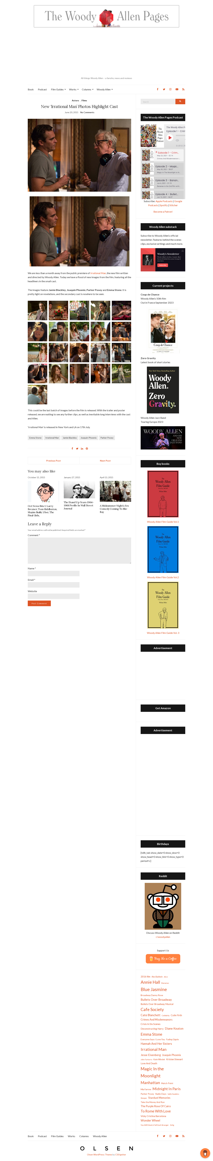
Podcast (42, 89)
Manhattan (150, 1082)
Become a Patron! (163, 211)
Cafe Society (152, 1009)
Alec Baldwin (157, 977)
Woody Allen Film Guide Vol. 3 (163, 632)
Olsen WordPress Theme (99, 1154)
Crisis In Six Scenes (150, 1023)
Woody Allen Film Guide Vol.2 (163, 577)
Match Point (167, 1083)
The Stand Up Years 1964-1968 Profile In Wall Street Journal (79, 505)
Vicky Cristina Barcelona (153, 1116)
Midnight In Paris (166, 1089)
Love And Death (149, 1063)
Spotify (164, 205)
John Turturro (146, 1059)
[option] (163, 155)
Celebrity (165, 1015)
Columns (86, 89)
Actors (75, 100)
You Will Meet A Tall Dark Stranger (155, 1125)
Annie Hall (150, 982)
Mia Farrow (146, 1089)
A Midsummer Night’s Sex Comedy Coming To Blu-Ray (114, 508)
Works (72, 89)
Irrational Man (98, 273)
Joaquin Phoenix (89, 437)
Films (84, 100)
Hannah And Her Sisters (156, 1043)
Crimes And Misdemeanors (156, 1019)
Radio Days (160, 1093)
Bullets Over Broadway (156, 999)
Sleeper (144, 1098)
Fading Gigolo (172, 1039)
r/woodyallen (163, 936)
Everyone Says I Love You (153, 1039)
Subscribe (182, 145)
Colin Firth (176, 1015)
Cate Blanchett (150, 1015)
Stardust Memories (159, 1097)
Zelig (172, 1125)
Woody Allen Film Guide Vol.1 (163, 521)
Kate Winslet (159, 1059)
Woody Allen (104, 89)
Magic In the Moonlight (152, 1072)
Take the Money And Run (153, 1102)
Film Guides (57, 89)
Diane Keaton (174, 1028)
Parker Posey (106, 437)
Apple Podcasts (164, 201)
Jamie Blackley (70, 437)
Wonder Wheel (150, 1120)
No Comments (87, 112)
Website (32, 591)
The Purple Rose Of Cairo (156, 1106)
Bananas (165, 983)
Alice (166, 977)
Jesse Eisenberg (151, 1055)
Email (31, 579)
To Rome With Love (156, 1111)
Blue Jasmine (154, 989)
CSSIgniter (120, 1154)
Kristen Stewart (174, 1059)
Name (32, 568)
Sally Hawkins (173, 1094)
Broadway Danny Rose (152, 995)
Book (31, 89)
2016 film (145, 976)
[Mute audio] (180, 140)
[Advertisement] (106, 52)
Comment (34, 535)
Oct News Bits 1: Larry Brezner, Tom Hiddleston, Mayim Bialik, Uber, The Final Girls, (42, 510)
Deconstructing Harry (152, 1028)
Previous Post (53, 460)
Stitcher (173, 205)
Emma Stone (35, 437)
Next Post (105, 460)
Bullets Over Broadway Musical (157, 1004)
